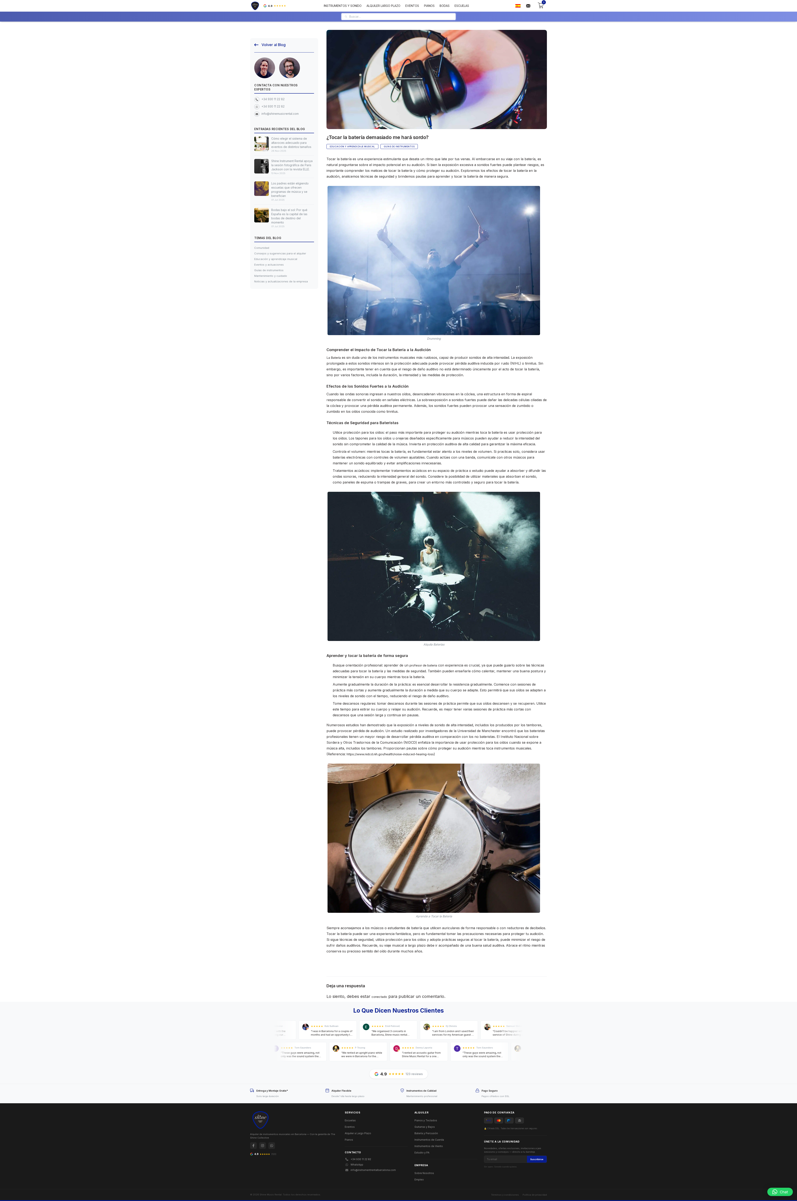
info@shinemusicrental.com (280, 113)
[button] (780, 1192)
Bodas (445, 5)
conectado (379, 997)
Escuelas (462, 5)
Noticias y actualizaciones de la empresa (281, 281)
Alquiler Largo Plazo (383, 5)
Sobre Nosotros (424, 1173)
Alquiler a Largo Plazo (358, 1133)
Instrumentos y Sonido (343, 5)
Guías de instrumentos (269, 270)
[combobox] (400, 17)
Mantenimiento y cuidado (270, 275)
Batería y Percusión (426, 1133)
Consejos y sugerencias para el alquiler (280, 253)
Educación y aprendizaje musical (275, 259)
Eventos (412, 5)
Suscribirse (536, 1159)
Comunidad (261, 247)
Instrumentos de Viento (428, 1146)
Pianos (429, 5)
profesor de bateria (423, 665)
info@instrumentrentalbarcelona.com (373, 1170)
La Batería (333, 358)
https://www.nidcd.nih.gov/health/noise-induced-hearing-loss (390, 754)
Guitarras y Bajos (424, 1126)
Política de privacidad (535, 1194)
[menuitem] (518, 6)
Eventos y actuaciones (269, 264)
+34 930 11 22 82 (273, 99)
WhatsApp (357, 1164)
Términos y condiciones (505, 1194)
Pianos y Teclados (425, 1120)
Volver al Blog (274, 45)
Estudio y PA (421, 1152)
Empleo (419, 1179)
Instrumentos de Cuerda (429, 1139)
